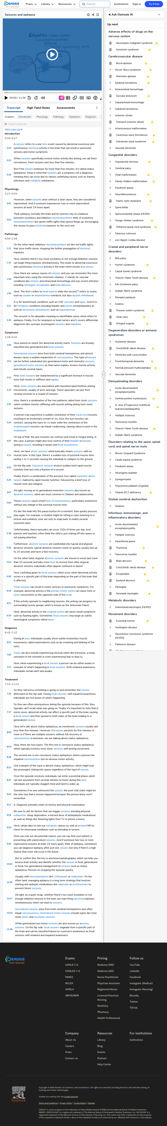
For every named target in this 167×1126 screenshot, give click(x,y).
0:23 (9, 174)
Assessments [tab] (66, 108)
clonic (17, 595)
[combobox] (94, 4)
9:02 (9, 794)
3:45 (9, 422)
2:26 (9, 320)
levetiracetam (80, 884)
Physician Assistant (108, 983)
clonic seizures (29, 386)
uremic (68, 306)
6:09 (9, 576)
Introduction (25, 116)
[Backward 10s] (29, 97)
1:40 (9, 279)
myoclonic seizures (44, 917)
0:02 (9, 148)
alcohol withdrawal (82, 295)
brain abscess (63, 285)
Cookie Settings (71, 1096)
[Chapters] (68, 97)
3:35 (9, 404)
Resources (65, 4)
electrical (33, 148)
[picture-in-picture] (74, 97)
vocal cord (81, 415)
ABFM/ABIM (72, 995)
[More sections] (96, 108)
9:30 (9, 827)
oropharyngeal (22, 426)
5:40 (9, 547)
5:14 (9, 517)
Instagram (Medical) (141, 983)
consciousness (65, 357)
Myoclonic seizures (42, 465)
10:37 (9, 898)
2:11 (9, 305)
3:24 (9, 389)
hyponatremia (67, 310)
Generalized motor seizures (55, 913)
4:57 (9, 492)
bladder (74, 441)
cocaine (27, 295)
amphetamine (42, 295)
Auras (17, 653)
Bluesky (134, 995)
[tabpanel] (52, 526)
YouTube (135, 964)
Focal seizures (22, 587)
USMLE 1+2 (71, 964)
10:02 (9, 864)
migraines (75, 324)
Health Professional (108, 1018)
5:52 (9, 562)
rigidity (54, 379)
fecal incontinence (68, 445)
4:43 (9, 479)
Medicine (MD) (105, 964)
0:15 (9, 160)
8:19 (9, 746)
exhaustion (20, 815)
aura (27, 638)
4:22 (9, 455)
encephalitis (43, 285)
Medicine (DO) (105, 971)
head (83, 825)
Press (68, 1052)
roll (48, 422)
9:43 (9, 843)
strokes (34, 281)
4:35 (9, 467)
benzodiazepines (39, 876)
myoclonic (82, 476)
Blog (100, 1046)
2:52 (9, 361)
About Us (70, 1039)
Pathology (58, 116)
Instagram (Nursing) (141, 989)
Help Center (104, 1064)
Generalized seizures (25, 353)
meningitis (29, 285)
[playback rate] (95, 97)
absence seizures (23, 494)
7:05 (9, 654)
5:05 (9, 502)
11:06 (9, 929)
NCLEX (69, 983)
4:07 (9, 440)
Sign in (136, 4)
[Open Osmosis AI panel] (159, 14)
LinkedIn (134, 971)
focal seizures (56, 347)
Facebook (135, 977)
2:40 (9, 344)
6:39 (9, 615)
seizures (26, 158)
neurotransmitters (62, 218)
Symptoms (74, 116)
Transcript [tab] (13, 108)
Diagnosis (91, 116)
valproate (63, 884)
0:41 (9, 203)
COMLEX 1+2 (72, 971)
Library (45, 4)
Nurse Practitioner (107, 977)
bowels (87, 441)
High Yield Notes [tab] (38, 108)
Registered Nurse (107, 989)
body (69, 595)
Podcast (102, 1058)
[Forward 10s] (36, 97)
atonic (25, 917)
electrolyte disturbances (36, 310)
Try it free (154, 4)
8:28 (9, 757)
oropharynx (20, 430)
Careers (69, 1046)
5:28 (9, 533)
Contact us (71, 1058)
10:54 (9, 913)
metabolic (35, 180)
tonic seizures (27, 375)
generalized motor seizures (29, 365)
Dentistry (102, 1005)
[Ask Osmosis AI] (62, 98)
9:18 (9, 815)
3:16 (9, 377)
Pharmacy (103, 1011)
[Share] (93, 15)
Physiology (42, 116)
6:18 (9, 590)
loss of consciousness (58, 501)
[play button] (6, 97)
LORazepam (61, 876)
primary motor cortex (63, 591)
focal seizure (51, 663)
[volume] (42, 97)
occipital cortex (55, 612)
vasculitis (69, 302)
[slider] (56, 98)
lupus (83, 302)
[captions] (81, 97)
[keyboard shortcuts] (88, 97)
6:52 (9, 642)
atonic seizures (39, 451)
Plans (29, 4)
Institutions (121, 4)
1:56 (9, 293)
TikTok (133, 1007)
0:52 (9, 219)
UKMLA (69, 989)
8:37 (9, 767)
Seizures (76, 343)
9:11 (9, 804)
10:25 (9, 882)
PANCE (69, 977)
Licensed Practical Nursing (107, 997)
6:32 (9, 603)
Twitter (134, 1001)
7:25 (9, 693)
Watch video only (13, 129)
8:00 (9, 732)
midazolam (77, 876)
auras (51, 619)
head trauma (50, 291)
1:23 (9, 262)
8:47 (9, 779)
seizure (20, 144)
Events (101, 1052)
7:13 (9, 667)
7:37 (9, 712)
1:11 (9, 248)
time (44, 144)
